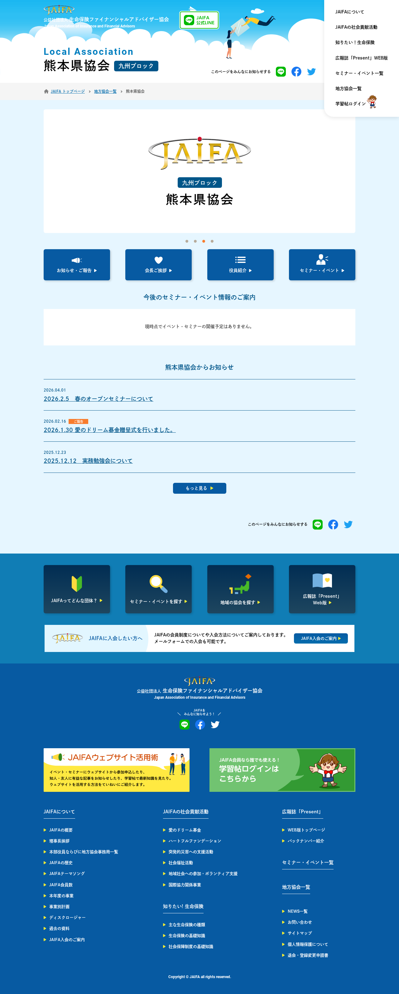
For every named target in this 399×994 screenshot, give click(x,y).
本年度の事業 (61, 896)
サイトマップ (300, 933)
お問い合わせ (300, 922)
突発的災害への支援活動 (191, 852)
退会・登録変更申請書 (308, 955)
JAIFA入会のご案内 (67, 940)
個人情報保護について (308, 944)
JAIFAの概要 (61, 830)
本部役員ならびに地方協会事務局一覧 (83, 852)
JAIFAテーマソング (67, 874)
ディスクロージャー (67, 918)
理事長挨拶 (59, 841)
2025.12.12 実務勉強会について (88, 461)
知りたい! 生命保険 (183, 906)
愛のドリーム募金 (185, 830)
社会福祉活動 (181, 863)
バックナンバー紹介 (306, 841)
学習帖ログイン (350, 104)
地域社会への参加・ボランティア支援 (203, 874)
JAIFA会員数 (61, 885)
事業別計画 (59, 907)
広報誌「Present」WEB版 (361, 58)
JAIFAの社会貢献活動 (356, 27)
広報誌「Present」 (302, 811)
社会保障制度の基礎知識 (191, 946)
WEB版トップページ (306, 830)
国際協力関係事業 (185, 885)
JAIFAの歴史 (61, 863)
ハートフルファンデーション (195, 841)
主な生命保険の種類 (187, 925)
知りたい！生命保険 (355, 42)
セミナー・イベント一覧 (359, 73)
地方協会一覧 (348, 88)
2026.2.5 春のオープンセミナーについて (98, 399)
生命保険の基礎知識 (187, 936)
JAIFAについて (349, 12)
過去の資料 (59, 928)
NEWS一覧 (298, 911)
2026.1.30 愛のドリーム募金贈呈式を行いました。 (110, 430)
